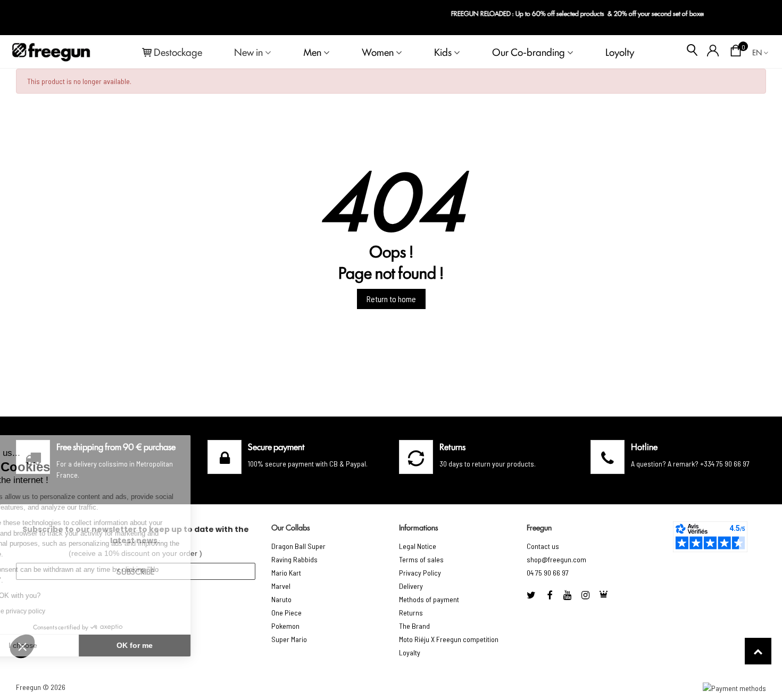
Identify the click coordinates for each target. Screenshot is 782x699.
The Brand (414, 625)
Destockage (178, 51)
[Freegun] (51, 51)
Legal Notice (417, 546)
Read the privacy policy (55, 611)
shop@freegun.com (556, 559)
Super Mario (289, 639)
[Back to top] (758, 651)
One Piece (286, 612)
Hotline (644, 446)
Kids (443, 51)
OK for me (178, 645)
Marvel (280, 585)
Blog (756, 17)
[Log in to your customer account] (713, 51)
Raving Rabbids (294, 559)
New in (248, 51)
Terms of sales (421, 559)
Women (378, 51)
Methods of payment (429, 599)
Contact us (543, 546)
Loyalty (409, 652)
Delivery (411, 585)
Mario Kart (286, 572)
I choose (66, 645)
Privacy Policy (420, 572)
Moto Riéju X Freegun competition (448, 639)
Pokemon (285, 625)
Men (312, 51)
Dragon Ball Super (298, 546)
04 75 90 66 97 (548, 572)
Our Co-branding (528, 51)
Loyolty (619, 51)
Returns (411, 612)
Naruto (281, 599)
